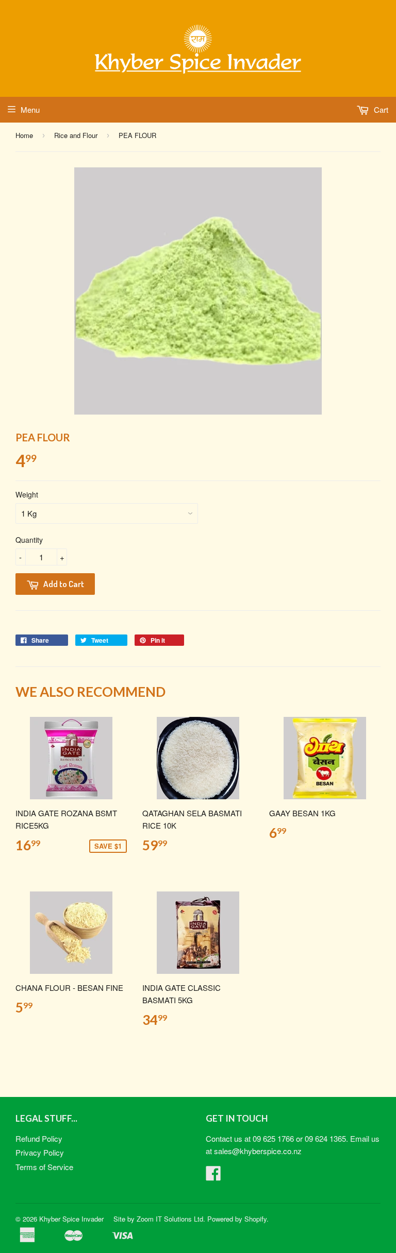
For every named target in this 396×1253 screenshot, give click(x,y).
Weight (26, 494)
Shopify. (256, 1219)
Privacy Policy (39, 1152)
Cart (380, 109)
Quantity (29, 540)
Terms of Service (44, 1166)
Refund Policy (38, 1138)
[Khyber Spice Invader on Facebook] (213, 1176)
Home (24, 135)
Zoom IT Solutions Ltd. (171, 1219)
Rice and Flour (75, 135)
